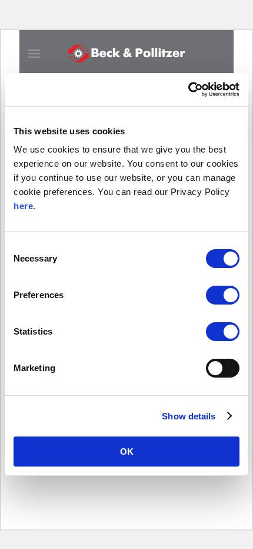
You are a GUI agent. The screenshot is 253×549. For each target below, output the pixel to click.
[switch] (222, 295)
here (23, 206)
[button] (34, 53)
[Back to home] (126, 53)
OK (127, 452)
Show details (188, 416)
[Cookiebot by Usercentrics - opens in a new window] (188, 89)
